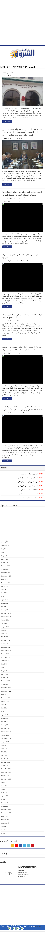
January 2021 (5, 765)
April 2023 (4, 674)
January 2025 (5, 610)
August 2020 (5, 782)
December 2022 (6, 687)
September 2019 (6, 819)
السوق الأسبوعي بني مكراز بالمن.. (28, 486)
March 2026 (5, 562)
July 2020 (4, 786)
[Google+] (16, 845)
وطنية (18, 75)
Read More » (7, 121)
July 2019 (4, 826)
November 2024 (6, 616)
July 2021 (4, 745)
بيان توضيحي (7, 72)
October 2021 (5, 735)
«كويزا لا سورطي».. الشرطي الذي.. (27, 482)
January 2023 (5, 684)
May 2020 (4, 792)
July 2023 (4, 664)
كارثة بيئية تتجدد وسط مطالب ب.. (28, 497)
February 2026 (5, 566)
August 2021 (5, 742)
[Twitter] (24, 845)
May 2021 (4, 752)
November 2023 (6, 650)
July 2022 (4, 704)
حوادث (40, 913)
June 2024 (4, 633)
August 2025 (5, 586)
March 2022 (5, 718)
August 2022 (5, 701)
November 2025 (6, 576)
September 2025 (6, 583)
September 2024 (6, 623)
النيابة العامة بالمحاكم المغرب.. (29, 490)
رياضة (40, 903)
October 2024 (5, 620)
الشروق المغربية (8, 75)
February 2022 (5, 721)
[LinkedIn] (28, 845)
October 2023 (5, 654)
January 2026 (5, 569)
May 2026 (4, 556)
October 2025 (5, 579)
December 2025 (6, 572)
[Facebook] (20, 845)
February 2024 (5, 640)
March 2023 (5, 677)
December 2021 (6, 728)
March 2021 (5, 759)
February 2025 (5, 606)
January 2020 (5, 806)
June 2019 (4, 830)
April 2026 (4, 559)
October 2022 (5, 694)
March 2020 (5, 799)
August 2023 (5, 660)
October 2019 (5, 816)
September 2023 (6, 657)
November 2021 (6, 731)
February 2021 (5, 762)
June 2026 (4, 552)
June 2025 (4, 593)
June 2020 (4, 789)
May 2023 (4, 671)
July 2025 (4, 589)
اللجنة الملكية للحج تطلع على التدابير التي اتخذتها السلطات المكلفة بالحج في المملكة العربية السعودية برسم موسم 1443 (22, 195)
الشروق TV (38, 901)
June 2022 (4, 708)
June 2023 (4, 667)
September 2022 (6, 698)
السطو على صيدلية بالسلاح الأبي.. (28, 478)
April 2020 (4, 796)
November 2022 (6, 691)
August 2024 (5, 627)
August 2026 (5, 545)
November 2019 (6, 813)
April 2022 (4, 715)
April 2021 (4, 755)
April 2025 (4, 600)
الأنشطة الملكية (37, 896)
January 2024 (5, 644)
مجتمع (18, 412)
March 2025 (5, 603)
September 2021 (6, 738)
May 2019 (4, 833)
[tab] (22, 474)
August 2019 (5, 823)
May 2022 (4, 711)
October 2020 (5, 775)
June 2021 (4, 748)
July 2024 (4, 630)
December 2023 (6, 647)
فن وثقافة (19, 138)
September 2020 (6, 779)
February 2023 (5, 681)
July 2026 (4, 549)
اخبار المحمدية (20, 260)
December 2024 (6, 613)
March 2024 (5, 637)
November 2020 (6, 772)
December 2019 (6, 809)
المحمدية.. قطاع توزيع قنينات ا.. (29, 474)
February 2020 (5, 803)
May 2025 (4, 596)
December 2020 (6, 769)
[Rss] (12, 845)
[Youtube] (32, 845)
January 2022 (5, 725)
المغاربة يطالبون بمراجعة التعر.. (29, 493)
